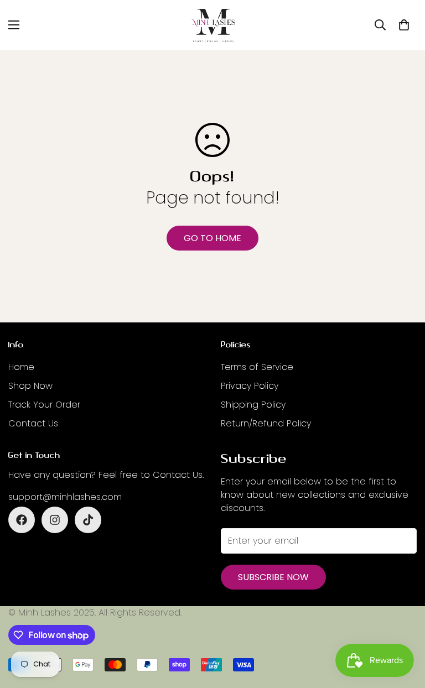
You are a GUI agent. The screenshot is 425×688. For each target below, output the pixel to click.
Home (21, 367)
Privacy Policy (249, 385)
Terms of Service (257, 367)
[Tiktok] (88, 520)
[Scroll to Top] (403, 627)
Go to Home (212, 238)
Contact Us (33, 423)
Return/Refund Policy (266, 423)
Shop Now (30, 385)
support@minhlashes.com (65, 497)
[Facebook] (21, 520)
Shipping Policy (253, 404)
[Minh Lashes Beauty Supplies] (213, 25)
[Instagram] (55, 520)
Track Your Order (44, 404)
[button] (404, 25)
